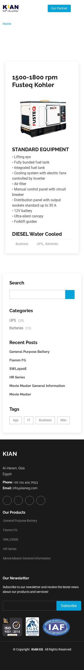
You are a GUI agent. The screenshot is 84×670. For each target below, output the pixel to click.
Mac (63, 420)
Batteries (51, 244)
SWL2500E (18, 369)
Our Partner (59, 8)
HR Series (17, 377)
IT (28, 420)
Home (7, 24)
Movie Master (20, 394)
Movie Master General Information (37, 386)
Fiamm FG (17, 360)
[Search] (70, 294)
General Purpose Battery (29, 352)
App (15, 420)
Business (22, 244)
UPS (40, 244)
